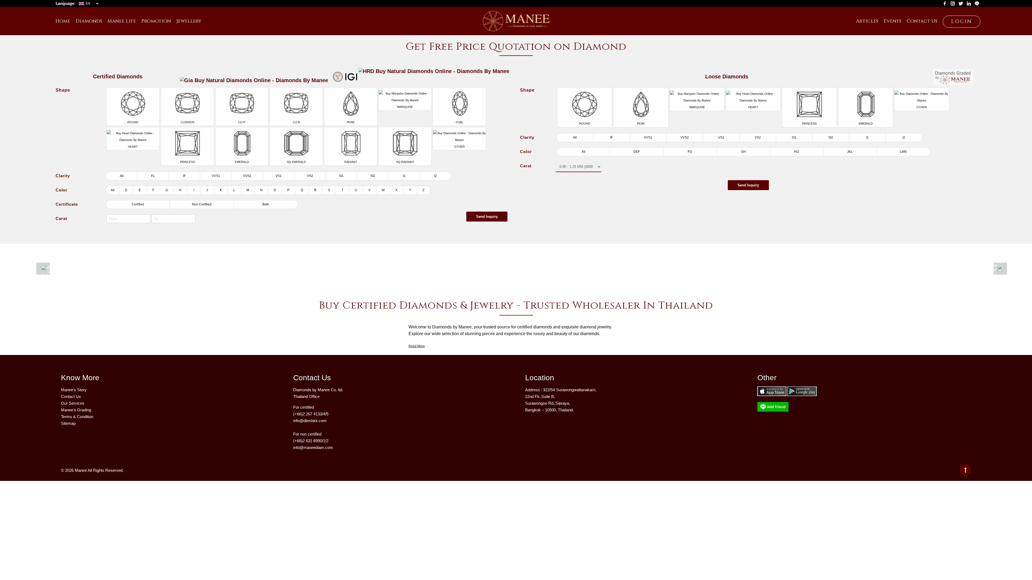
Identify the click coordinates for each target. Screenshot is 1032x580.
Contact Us (71, 396)
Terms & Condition (77, 416)
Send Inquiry (487, 217)
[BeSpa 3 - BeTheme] (516, 19)
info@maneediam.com (313, 447)
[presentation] (43, 269)
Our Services (72, 403)
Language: (66, 3)
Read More (416, 346)
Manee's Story (74, 389)
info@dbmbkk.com (310, 420)
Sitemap (68, 423)
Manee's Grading (76, 410)
